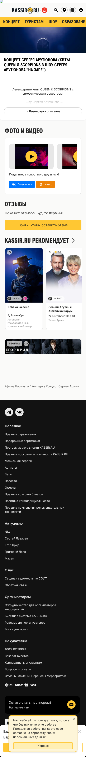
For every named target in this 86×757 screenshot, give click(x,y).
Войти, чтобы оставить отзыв (43, 225)
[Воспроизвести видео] (31, 156)
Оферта (10, 487)
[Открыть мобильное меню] (6, 10)
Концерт (37, 386)
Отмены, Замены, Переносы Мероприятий (35, 676)
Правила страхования (20, 434)
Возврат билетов (17, 656)
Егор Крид (12, 545)
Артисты (11, 467)
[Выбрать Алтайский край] (72, 10)
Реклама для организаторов (25, 622)
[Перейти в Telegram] (9, 412)
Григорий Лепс (15, 551)
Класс (48, 184)
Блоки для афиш (16, 629)
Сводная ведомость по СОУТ (26, 578)
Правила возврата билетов (24, 494)
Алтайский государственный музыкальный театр (20, 323)
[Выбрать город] (64, 10)
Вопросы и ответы (18, 669)
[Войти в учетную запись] (81, 10)
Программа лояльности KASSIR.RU (30, 447)
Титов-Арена (56, 320)
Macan (9, 558)
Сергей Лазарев (16, 538)
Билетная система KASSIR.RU (26, 616)
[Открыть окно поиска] (56, 10)
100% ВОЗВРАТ (15, 649)
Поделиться (25, 184)
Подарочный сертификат (22, 441)
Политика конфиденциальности (27, 501)
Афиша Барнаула (17, 386)
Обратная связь (16, 585)
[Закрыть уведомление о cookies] (73, 719)
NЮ (7, 531)
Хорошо (43, 745)
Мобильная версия (18, 461)
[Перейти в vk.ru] (19, 412)
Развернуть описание (44, 111)
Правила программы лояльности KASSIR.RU (36, 454)
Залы (8, 474)
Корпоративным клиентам (23, 662)
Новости (11, 481)
